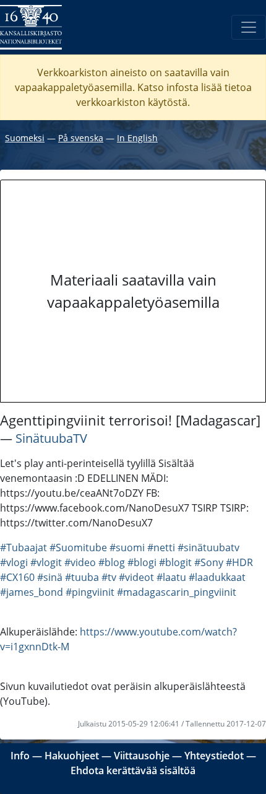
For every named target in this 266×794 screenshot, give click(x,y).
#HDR (239, 562)
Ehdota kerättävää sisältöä (133, 770)
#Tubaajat (23, 547)
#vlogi (14, 562)
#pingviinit (90, 592)
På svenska (80, 138)
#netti (161, 547)
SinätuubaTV (51, 438)
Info (20, 755)
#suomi (127, 547)
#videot (136, 577)
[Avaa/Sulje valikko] (248, 27)
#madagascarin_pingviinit (176, 592)
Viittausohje (141, 755)
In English (137, 138)
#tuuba (82, 577)
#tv (108, 577)
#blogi (142, 562)
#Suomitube (78, 547)
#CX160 (17, 577)
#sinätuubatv (208, 547)
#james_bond (31, 592)
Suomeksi (25, 138)
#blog (111, 562)
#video (80, 562)
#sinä (49, 577)
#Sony (208, 562)
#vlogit (46, 562)
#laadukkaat (217, 577)
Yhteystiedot (214, 755)
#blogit (175, 562)
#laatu (171, 577)
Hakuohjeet (72, 755)
